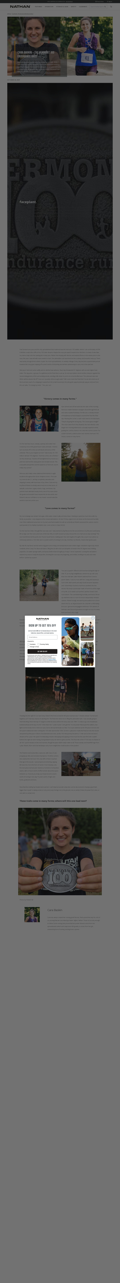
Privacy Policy (52, 659)
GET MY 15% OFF (42, 651)
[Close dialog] (92, 617)
